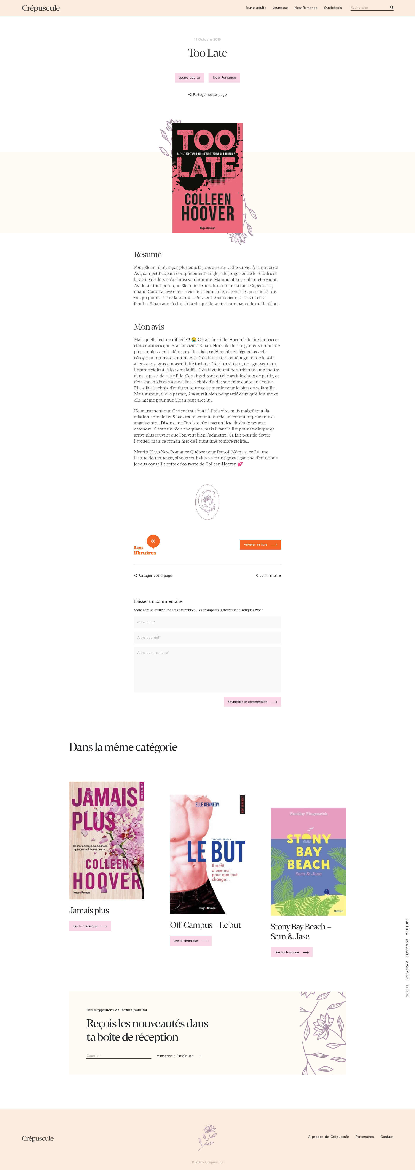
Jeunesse (280, 7)
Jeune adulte (256, 7)
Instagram (407, 970)
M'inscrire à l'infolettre (175, 1056)
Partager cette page (210, 94)
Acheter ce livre (255, 544)
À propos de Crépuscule (328, 1136)
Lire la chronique (85, 926)
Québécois (333, 7)
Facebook (407, 947)
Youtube (407, 926)
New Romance (306, 7)
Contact (386, 1136)
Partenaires (365, 1136)
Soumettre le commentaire (247, 702)
